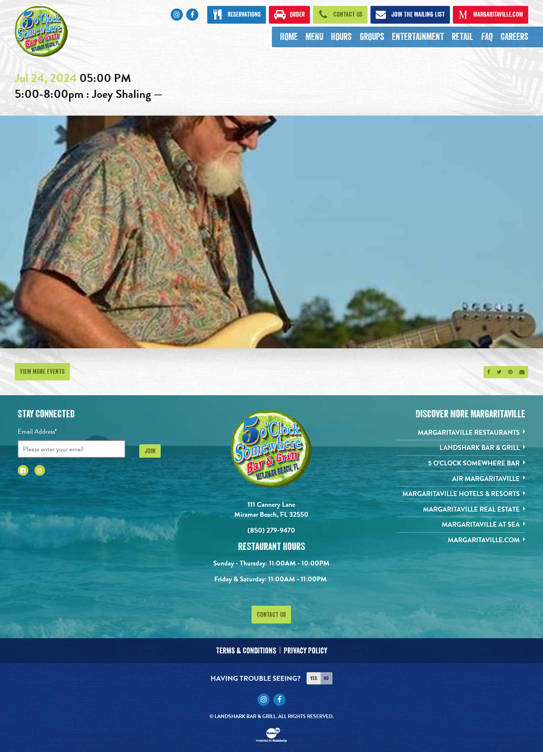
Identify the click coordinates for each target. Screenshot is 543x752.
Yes (313, 678)
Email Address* (37, 431)
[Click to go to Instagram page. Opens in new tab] (39, 470)
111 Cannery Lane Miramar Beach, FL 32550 (271, 509)
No (326, 678)
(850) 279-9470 (271, 530)
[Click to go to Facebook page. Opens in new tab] (23, 470)
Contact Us (271, 614)
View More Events (42, 371)
